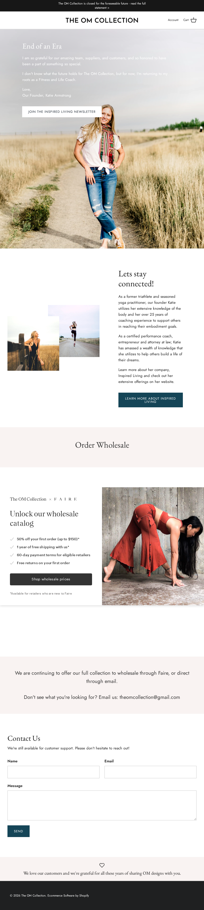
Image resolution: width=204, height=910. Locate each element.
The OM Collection (33, 895)
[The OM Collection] (102, 20)
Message (14, 786)
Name (12, 761)
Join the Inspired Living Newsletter (62, 111)
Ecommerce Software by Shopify (68, 895)
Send (18, 831)
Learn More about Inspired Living (150, 400)
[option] (102, 138)
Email (109, 761)
